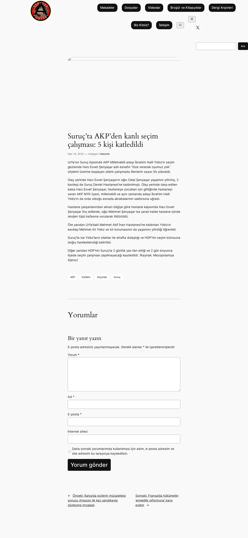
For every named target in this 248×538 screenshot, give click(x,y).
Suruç (117, 277)
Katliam (86, 277)
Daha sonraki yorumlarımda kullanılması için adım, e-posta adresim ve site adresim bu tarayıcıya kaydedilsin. (123, 451)
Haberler (105, 153)
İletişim (164, 25)
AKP (72, 277)
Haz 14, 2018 (76, 153)
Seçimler (102, 277)
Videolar (154, 8)
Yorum (74, 355)
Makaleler (107, 8)
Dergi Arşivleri (222, 8)
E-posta (75, 414)
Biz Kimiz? (141, 25)
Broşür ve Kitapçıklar (186, 8)
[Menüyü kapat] (192, 19)
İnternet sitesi (78, 431)
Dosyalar (131, 8)
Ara (198, 40)
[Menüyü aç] (180, 25)
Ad (71, 397)
